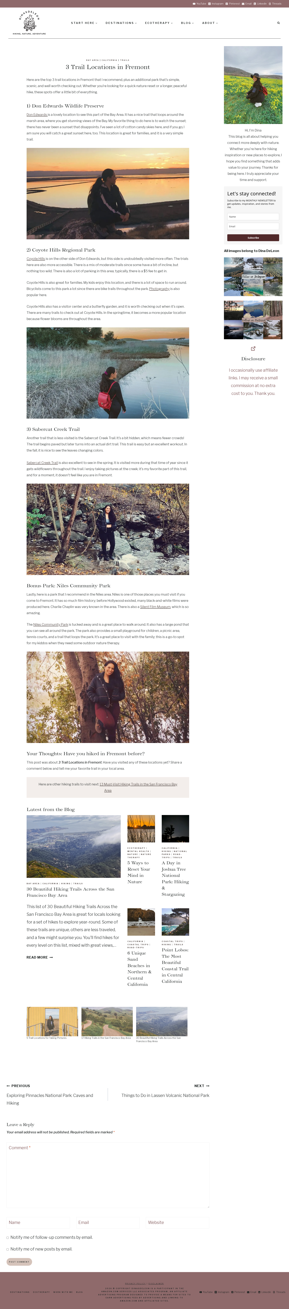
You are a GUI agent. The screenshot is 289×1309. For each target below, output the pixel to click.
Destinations (20, 1292)
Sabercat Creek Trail (42, 463)
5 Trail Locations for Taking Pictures (47, 1037)
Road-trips (135, 948)
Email (83, 1222)
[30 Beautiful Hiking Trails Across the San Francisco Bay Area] (161, 1021)
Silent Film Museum (155, 607)
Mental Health (138, 851)
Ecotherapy (136, 848)
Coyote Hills (36, 259)
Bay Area (92, 60)
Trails (125, 60)
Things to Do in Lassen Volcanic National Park (165, 1091)
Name (14, 1222)
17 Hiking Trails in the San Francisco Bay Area (106, 1037)
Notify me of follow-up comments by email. (51, 1237)
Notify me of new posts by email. (41, 1249)
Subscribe (253, 237)
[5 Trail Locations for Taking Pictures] (52, 1021)
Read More (38, 957)
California (109, 60)
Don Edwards (37, 115)
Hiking (66, 884)
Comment (20, 1147)
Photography (159, 289)
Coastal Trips (138, 945)
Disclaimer (156, 1284)
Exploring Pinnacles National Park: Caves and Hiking (50, 1095)
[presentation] (74, 846)
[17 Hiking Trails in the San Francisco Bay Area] (107, 1021)
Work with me (63, 1292)
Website (156, 1222)
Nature (132, 854)
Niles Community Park (50, 624)
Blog (79, 1292)
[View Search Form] (278, 23)
